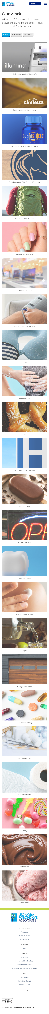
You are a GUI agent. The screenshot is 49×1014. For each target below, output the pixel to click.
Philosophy (24, 932)
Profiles (24, 948)
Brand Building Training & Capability (24, 968)
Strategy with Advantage (24, 961)
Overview (24, 957)
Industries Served (24, 981)
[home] (8, 4)
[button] (45, 3)
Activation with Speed (24, 965)
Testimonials (24, 939)
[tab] (6, 35)
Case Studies (24, 977)
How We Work (24, 936)
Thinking (24, 990)
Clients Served (24, 985)
